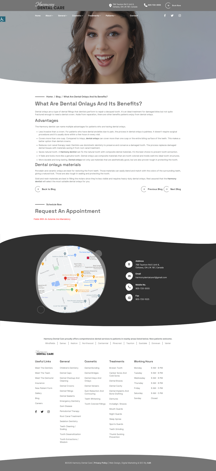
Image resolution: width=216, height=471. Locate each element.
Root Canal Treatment (70, 416)
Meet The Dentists (44, 368)
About (48, 15)
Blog (122, 15)
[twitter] (172, 15)
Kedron (74, 343)
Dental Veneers (92, 386)
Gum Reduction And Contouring (94, 392)
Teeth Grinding (116, 429)
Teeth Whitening (92, 399)
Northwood (87, 343)
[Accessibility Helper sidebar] (2, 19)
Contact (134, 15)
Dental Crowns (67, 386)
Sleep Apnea (115, 419)
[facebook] (165, 15)
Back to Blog (49, 189)
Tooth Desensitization (70, 434)
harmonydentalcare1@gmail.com (151, 277)
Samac (63, 343)
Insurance (39, 383)
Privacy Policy (100, 463)
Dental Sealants (67, 396)
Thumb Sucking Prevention (116, 435)
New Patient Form (43, 388)
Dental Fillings (66, 391)
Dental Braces (116, 381)
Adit (149, 463)
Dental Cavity (115, 386)
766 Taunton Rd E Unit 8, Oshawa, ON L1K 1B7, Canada (125, 5)
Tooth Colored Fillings (95, 404)
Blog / (60, 96)
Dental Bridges (92, 373)
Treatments (93, 15)
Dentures (113, 399)
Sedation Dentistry (69, 421)
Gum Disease (66, 406)
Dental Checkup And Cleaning (69, 379)
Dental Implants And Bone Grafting (119, 392)
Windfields (50, 343)
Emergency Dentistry (70, 401)
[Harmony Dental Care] (49, 5)
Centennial (103, 343)
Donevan (156, 343)
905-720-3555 (154, 5)
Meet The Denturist (44, 378)
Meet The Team (42, 373)
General (61, 15)
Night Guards (115, 414)
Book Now (176, 5)
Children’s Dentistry (69, 368)
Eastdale (143, 343)
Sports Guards (116, 424)
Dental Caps (65, 373)
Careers (39, 403)
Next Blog (175, 189)
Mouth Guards (116, 409)
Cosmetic (76, 15)
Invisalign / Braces (118, 404)
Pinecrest (117, 343)
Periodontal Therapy (69, 411)
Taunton (130, 343)
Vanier (168, 343)
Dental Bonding (92, 368)
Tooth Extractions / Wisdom (69, 440)
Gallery (38, 393)
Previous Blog (155, 189)
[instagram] (180, 15)
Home (37, 15)
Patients (110, 15)
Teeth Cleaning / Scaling (67, 427)
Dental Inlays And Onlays (93, 379)
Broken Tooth (116, 368)
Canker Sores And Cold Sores (118, 374)
